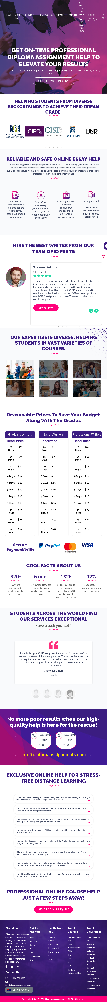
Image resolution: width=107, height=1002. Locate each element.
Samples (74, 15)
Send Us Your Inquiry (53, 81)
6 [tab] (61, 147)
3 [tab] (49, 147)
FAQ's (50, 955)
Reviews (44, 15)
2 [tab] (45, 147)
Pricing (32, 949)
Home (9, 15)
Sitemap (51, 959)
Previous (3, 291)
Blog (31, 960)
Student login (35, 956)
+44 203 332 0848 (81, 10)
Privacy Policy (54, 952)
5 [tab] (57, 147)
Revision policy (54, 948)
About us (19, 16)
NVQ (70, 962)
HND (69, 955)
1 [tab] (41, 147)
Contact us (34, 952)
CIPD (70, 951)
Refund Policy (53, 944)
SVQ (69, 966)
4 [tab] (53, 147)
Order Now (91, 16)
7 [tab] (66, 147)
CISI (69, 959)
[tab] (53, 798)
